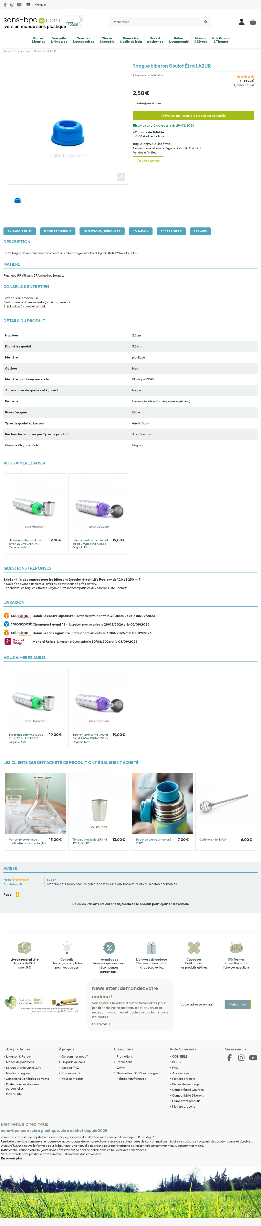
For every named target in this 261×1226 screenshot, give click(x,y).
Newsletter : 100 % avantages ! (138, 1073)
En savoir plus (20, 231)
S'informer (236, 959)
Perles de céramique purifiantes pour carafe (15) (27, 841)
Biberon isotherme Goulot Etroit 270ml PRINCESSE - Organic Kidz (90, 543)
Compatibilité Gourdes (188, 1090)
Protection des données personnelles (22, 1086)
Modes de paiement (20, 1062)
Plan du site (14, 1094)
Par (12, 884)
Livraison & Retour (18, 1056)
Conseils (66, 959)
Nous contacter (72, 1079)
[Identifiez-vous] (242, 22)
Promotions (125, 1056)
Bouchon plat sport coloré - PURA (154, 841)
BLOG (176, 1062)
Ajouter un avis (243, 85)
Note (7, 880)
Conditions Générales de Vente (27, 1079)
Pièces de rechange (186, 1084)
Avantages (109, 959)
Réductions (124, 1062)
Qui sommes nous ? (74, 1056)
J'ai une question (148, 161)
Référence (139, 75)
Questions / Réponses (102, 231)
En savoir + (101, 1024)
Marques (40, 4)
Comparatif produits (186, 1101)
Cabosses (194, 959)
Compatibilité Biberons (188, 1095)
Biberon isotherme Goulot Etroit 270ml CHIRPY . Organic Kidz (26, 543)
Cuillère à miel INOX (212, 839)
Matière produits (183, 1079)
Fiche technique (57, 231)
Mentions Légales (18, 1073)
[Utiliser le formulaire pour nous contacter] (28, 4)
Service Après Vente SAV (23, 1068)
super (51, 880)
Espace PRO (70, 1068)
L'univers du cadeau (151, 959)
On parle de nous (73, 1062)
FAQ (175, 1068)
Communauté (71, 1073)
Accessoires (171, 231)
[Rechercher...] (206, 22)
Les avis (200, 231)
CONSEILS (179, 1056)
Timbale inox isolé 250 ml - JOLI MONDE (90, 841)
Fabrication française (131, 1079)
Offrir (121, 1068)
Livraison (141, 231)
